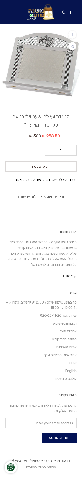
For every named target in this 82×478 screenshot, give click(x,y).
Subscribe (59, 438)
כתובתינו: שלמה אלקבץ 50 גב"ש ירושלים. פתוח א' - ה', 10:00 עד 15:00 (41, 305)
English (71, 371)
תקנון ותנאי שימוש (65, 323)
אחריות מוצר (68, 331)
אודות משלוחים (66, 347)
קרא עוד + (69, 276)
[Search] (64, 12)
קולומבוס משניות (65, 379)
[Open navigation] (6, 12)
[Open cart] (72, 12)
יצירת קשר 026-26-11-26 (58, 315)
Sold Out (41, 166)
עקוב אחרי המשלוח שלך (60, 355)
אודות (73, 363)
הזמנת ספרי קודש (64, 339)
